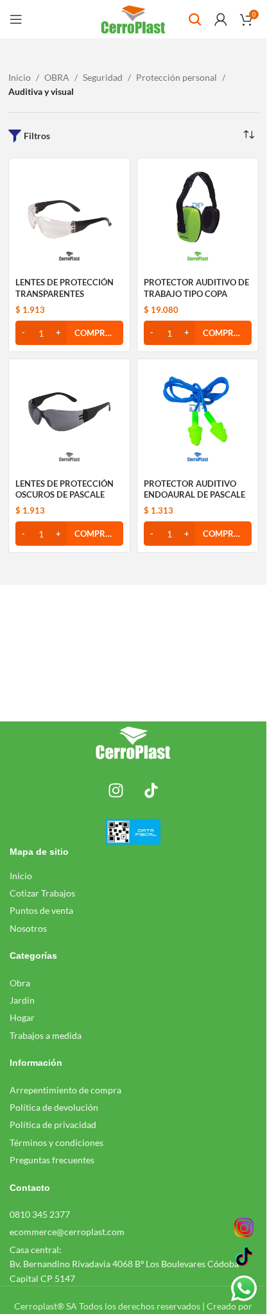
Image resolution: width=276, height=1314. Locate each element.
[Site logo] (133, 18)
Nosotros (28, 928)
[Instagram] (115, 790)
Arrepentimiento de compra (65, 1089)
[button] (69, 333)
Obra (20, 982)
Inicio (19, 77)
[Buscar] (195, 19)
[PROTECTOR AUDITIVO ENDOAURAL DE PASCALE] (198, 419)
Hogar (22, 1017)
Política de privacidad (53, 1124)
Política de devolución (54, 1107)
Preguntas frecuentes (52, 1159)
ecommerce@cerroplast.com (67, 1231)
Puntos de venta (41, 910)
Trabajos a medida (46, 1035)
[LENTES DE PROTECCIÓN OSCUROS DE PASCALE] (69, 419)
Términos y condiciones (56, 1142)
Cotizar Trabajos (42, 893)
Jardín (22, 1000)
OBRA (56, 77)
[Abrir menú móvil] (16, 19)
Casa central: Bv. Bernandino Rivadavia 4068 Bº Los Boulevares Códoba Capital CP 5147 (124, 1264)
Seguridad (103, 77)
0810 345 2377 (40, 1214)
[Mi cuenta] (221, 19)
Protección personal (176, 77)
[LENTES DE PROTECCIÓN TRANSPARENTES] (69, 219)
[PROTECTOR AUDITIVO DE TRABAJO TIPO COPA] (198, 219)
